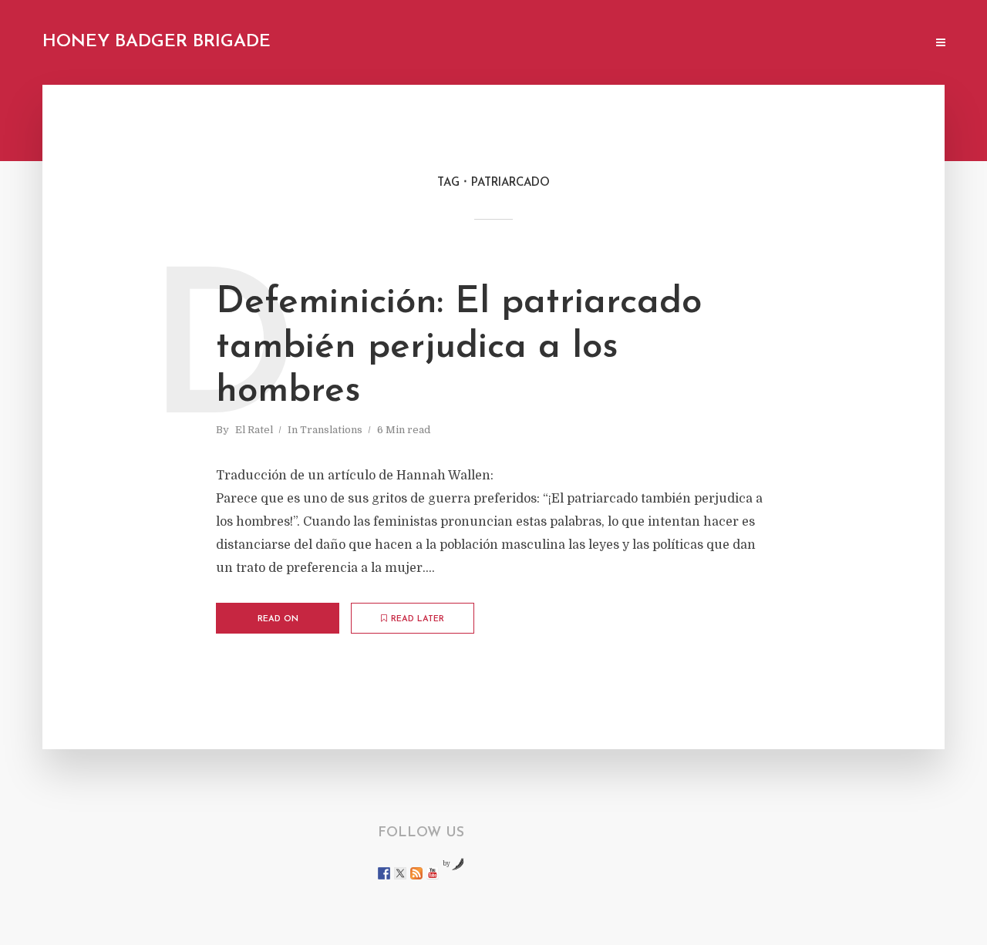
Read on (278, 619)
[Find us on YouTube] (432, 873)
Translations (331, 430)
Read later (417, 619)
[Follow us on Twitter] (400, 873)
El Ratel (254, 430)
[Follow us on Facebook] (384, 873)
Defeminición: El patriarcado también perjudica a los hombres (459, 347)
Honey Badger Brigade (156, 42)
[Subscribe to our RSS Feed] (416, 873)
